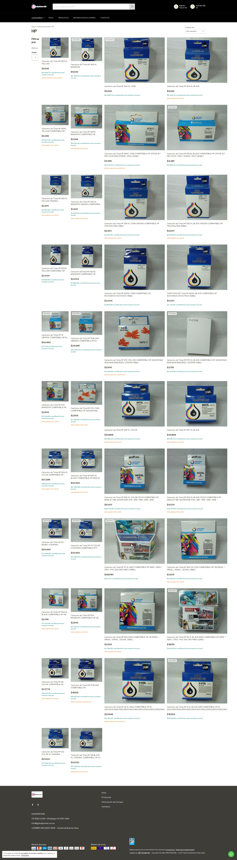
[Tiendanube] (140, 853)
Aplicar (35, 58)
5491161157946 (38, 814)
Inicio (50, 18)
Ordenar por (189, 27)
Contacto (105, 18)
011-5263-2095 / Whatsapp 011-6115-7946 (50, 818)
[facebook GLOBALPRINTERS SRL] (32, 805)
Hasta (32, 52)
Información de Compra (84, 18)
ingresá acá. (170, 850)
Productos (63, 18)
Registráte (183, 8)
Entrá (181, 6)
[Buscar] (132, 7)
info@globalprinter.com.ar (43, 823)
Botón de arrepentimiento (185, 850)
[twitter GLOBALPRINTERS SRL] (38, 805)
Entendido (25, 855)
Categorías (37, 18)
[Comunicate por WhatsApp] (231, 854)
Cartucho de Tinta (43, 27)
